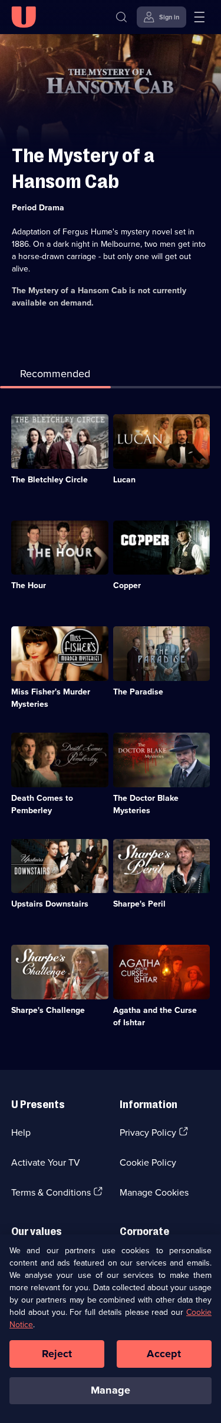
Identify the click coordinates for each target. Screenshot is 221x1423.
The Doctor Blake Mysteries (146, 804)
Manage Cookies (154, 1192)
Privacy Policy (148, 1132)
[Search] (121, 17)
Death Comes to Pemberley (42, 804)
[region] (110, 1328)
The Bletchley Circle (49, 479)
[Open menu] (199, 17)
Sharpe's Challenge (48, 1010)
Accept (164, 1353)
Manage (110, 1390)
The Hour (28, 585)
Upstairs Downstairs (49, 903)
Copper (127, 585)
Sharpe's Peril (139, 903)
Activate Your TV (45, 1162)
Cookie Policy (148, 1162)
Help (21, 1132)
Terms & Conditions (51, 1192)
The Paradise (138, 691)
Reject (57, 1353)
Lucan (124, 479)
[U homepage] (23, 17)
